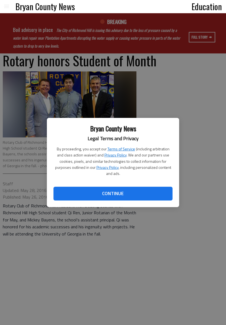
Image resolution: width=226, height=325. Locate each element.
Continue (112, 193)
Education (207, 6)
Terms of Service (121, 149)
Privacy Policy (115, 155)
